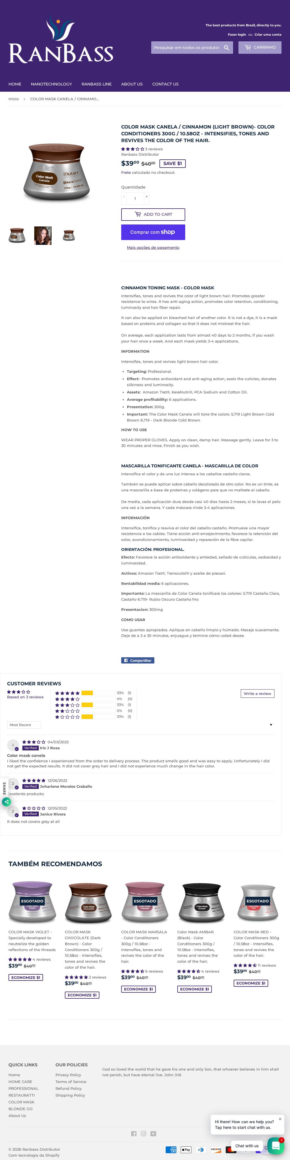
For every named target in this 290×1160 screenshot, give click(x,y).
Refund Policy (69, 1088)
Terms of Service (71, 1081)
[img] (34, 742)
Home (14, 1075)
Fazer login (237, 35)
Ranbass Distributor (41, 1149)
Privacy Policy (68, 1075)
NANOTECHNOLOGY (51, 84)
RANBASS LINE (97, 84)
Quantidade (133, 187)
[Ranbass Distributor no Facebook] (134, 1134)
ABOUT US (132, 84)
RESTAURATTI (21, 1095)
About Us (17, 1115)
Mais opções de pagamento (153, 247)
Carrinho (264, 47)
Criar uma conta (268, 35)
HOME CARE (20, 1081)
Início (13, 99)
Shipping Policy (70, 1095)
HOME (14, 84)
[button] (133, 149)
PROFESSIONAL (23, 1088)
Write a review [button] (257, 693)
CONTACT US (165, 84)
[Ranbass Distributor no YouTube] (153, 1134)
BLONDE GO (20, 1109)
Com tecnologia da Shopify (33, 1155)
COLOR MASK (21, 1102)
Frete (126, 172)
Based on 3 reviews (25, 697)
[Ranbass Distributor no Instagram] (143, 1134)
